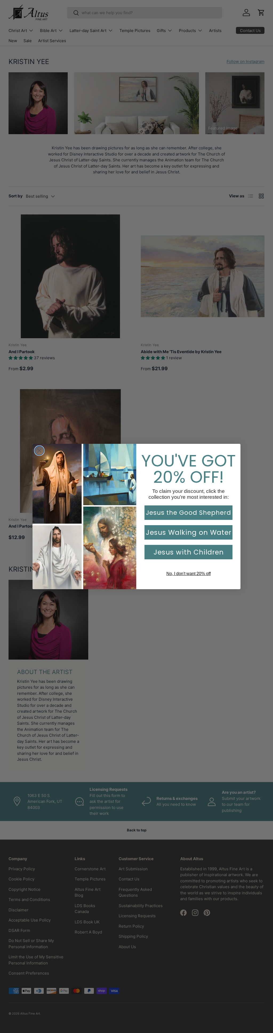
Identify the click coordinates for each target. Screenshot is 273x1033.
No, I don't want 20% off (188, 573)
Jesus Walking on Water (188, 532)
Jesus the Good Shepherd (188, 512)
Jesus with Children (189, 552)
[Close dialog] (39, 450)
